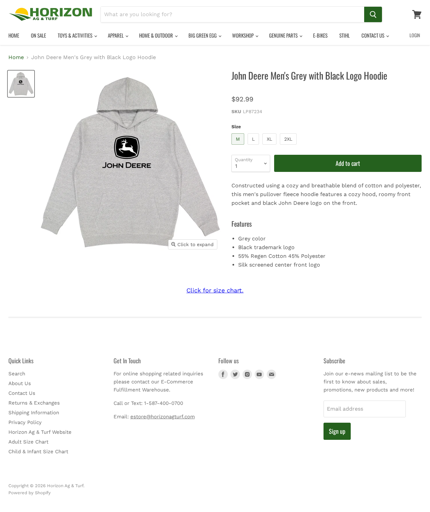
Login (415, 35)
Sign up (337, 431)
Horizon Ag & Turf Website (40, 432)
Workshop (243, 35)
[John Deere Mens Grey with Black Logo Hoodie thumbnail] (21, 84)
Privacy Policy (25, 422)
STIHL (344, 35)
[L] (254, 146)
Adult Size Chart (28, 442)
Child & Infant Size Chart (38, 452)
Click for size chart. (215, 290)
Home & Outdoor (156, 35)
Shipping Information (33, 413)
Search (16, 374)
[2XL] (289, 146)
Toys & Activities (75, 35)
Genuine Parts (284, 35)
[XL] (270, 146)
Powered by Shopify (29, 492)
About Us (19, 383)
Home (13, 35)
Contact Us (373, 35)
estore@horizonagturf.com (162, 417)
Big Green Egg (203, 35)
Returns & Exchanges (34, 403)
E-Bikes (320, 35)
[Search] (373, 14)
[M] (238, 146)
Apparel (116, 35)
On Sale (38, 35)
